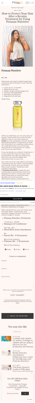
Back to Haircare (19, 316)
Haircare (20, 8)
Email (4, 268)
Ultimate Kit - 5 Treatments (16, 241)
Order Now (5, 99)
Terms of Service (27, 301)
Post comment (17, 295)
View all (17, 331)
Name (4, 261)
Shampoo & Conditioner (15, 224)
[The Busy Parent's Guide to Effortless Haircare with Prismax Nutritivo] (6, 367)
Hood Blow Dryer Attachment (17, 230)
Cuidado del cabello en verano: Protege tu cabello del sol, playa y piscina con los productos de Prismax (23, 342)
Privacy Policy (14, 301)
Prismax (5, 70)
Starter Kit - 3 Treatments (15, 235)
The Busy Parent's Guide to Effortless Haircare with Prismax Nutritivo (23, 370)
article (3, 141)
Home (13, 8)
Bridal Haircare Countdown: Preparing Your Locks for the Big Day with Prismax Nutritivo (23, 357)
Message (5, 276)
